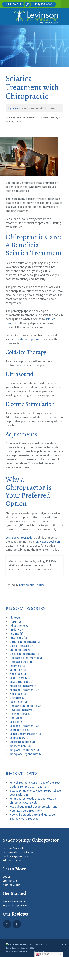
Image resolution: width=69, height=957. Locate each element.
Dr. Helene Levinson (47, 541)
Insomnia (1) (17, 666)
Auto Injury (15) (19, 638)
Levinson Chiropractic (19, 537)
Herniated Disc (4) (21, 662)
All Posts (15, 617)
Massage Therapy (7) (23, 686)
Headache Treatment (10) (26, 658)
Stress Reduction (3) (22, 742)
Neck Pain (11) (18, 694)
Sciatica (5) (16, 722)
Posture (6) (17, 718)
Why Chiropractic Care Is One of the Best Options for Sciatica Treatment (35, 784)
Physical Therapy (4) (22, 710)
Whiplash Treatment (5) (24, 750)
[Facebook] (17, 924)
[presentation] (13, 944)
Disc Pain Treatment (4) (24, 654)
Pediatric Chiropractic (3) (25, 706)
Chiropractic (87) (20, 650)
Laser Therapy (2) (20, 678)
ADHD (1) (15, 621)
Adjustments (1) (20, 625)
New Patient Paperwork (14, 901)
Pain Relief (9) (18, 702)
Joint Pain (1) (18, 670)
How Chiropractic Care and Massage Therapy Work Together (32, 816)
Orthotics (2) (17, 698)
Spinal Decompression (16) (26, 734)
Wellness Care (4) (20, 746)
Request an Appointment (15, 905)
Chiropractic (26, 585)
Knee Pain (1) (18, 674)
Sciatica (40, 585)
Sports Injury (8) (19, 738)
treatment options (27, 339)
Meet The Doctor (11, 884)
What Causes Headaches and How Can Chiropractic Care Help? (33, 800)
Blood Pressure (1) (21, 646)
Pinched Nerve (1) (21, 714)
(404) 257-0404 (14, 860)
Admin (63, 944)
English (44, 954)
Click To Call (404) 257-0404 (29, 4)
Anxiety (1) (16, 629)
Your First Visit (10, 880)
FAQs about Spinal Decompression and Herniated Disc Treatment (33, 808)
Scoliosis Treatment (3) (24, 726)
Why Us (6, 876)
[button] (65, 4)
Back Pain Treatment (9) (25, 642)
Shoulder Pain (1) (20, 730)
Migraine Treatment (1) (24, 690)
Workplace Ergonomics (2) (26, 754)
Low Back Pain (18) (21, 682)
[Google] (7, 924)
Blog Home (12, 108)
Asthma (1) (16, 633)
